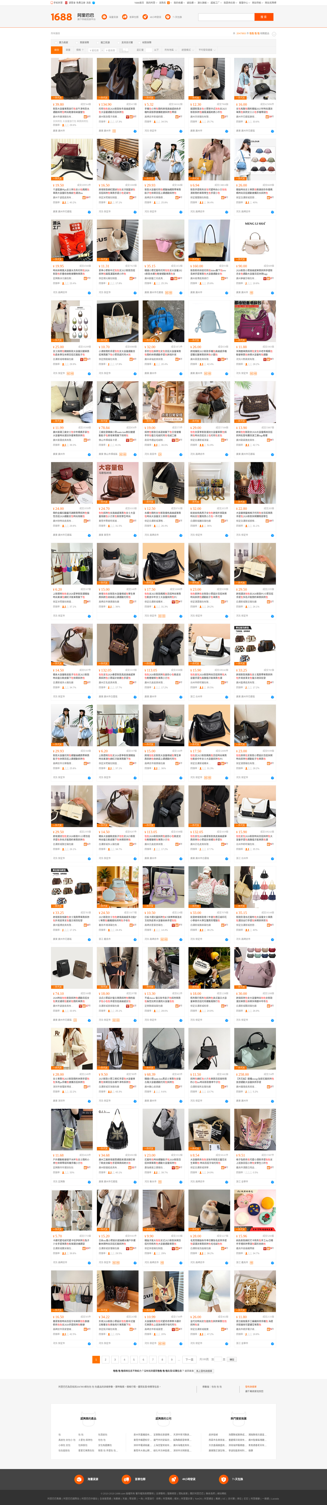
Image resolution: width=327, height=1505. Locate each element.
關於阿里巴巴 (197, 1493)
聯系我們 (210, 1493)
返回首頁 (189, 1371)
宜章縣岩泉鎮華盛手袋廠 (165, 1434)
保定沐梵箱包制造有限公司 (109, 197)
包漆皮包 (102, 1434)
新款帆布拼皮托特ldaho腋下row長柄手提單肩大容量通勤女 (208, 272)
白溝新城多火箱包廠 (63, 682)
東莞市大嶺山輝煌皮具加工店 (148, 1450)
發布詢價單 (251, 1387)
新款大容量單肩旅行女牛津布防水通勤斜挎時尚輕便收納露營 (71, 111)
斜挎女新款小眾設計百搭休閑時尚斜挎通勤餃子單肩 (208, 596)
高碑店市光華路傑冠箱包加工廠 (155, 197)
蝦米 (176, 1498)
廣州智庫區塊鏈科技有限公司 (263, 1440)
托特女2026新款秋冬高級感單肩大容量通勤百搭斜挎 (117, 111)
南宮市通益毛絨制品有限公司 (155, 440)
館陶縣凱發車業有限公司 (185, 1440)
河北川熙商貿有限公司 (246, 359)
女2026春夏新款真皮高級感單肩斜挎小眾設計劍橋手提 (117, 676)
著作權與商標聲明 (144, 1493)
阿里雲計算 (186, 1498)
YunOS (198, 1498)
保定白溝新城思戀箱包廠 (246, 197)
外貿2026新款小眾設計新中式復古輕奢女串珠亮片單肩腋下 (117, 1323)
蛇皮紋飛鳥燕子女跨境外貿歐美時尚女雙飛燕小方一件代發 (208, 515)
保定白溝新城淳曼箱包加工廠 (200, 440)
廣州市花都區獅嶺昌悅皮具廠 (246, 116)
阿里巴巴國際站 (71, 1498)
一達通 (265, 1498)
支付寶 (231, 1498)
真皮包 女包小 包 (67, 1440)
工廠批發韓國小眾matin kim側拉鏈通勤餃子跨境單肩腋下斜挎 (117, 434)
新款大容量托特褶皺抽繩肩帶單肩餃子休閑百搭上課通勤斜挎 (163, 191)
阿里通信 (208, 1498)
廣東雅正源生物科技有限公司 (223, 1450)
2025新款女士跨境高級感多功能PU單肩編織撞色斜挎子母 (117, 919)
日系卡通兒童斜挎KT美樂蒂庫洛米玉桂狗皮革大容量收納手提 (163, 919)
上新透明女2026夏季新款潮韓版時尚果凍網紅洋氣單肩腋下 (71, 596)
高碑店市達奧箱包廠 (109, 601)
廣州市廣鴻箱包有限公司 (63, 116)
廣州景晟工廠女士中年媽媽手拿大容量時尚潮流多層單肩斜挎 (71, 434)
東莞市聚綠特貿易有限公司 (109, 521)
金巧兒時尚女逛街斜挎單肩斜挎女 (208, 1323)
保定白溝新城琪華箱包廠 (200, 1167)
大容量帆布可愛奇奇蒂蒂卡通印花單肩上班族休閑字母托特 (163, 1323)
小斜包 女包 (64, 1445)
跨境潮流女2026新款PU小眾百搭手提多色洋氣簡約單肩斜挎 (254, 596)
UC (224, 1498)
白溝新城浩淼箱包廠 (200, 1248)
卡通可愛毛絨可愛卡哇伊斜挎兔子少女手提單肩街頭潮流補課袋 (71, 1242)
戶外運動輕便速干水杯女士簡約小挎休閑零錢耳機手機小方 (71, 1161)
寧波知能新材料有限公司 (241, 1450)
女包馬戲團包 (105, 1445)
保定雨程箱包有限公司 (109, 359)
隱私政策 (183, 1493)
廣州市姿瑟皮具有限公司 (63, 1006)
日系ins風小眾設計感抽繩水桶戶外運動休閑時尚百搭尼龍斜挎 (117, 1242)
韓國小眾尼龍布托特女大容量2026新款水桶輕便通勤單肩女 (163, 272)
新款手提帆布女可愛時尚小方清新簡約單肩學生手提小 (208, 191)
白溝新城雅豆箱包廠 (246, 601)
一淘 (140, 1498)
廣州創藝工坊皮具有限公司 (155, 278)
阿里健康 (255, 1498)
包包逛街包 (64, 1450)
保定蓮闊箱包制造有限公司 (200, 197)
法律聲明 (160, 1493)
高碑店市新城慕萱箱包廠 (155, 1329)
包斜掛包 (82, 1445)
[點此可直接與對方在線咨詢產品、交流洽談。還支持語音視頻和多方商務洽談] (135, 131)
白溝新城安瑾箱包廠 (109, 1248)
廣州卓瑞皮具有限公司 (155, 359)
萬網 (218, 1498)
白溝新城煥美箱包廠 (200, 925)
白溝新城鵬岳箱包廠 (200, 521)
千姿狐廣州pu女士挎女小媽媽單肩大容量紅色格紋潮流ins (71, 191)
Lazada (275, 1498)
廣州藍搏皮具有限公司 (246, 682)
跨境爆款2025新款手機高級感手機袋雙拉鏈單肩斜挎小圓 (208, 353)
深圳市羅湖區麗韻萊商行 (146, 1445)
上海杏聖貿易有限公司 (164, 1445)
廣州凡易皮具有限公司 (155, 682)
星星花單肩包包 (86, 1450)
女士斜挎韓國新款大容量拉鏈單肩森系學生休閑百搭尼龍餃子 (71, 353)
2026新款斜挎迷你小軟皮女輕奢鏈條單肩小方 (163, 676)
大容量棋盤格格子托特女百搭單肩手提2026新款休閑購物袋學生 (254, 515)
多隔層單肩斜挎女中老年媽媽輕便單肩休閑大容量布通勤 (254, 353)
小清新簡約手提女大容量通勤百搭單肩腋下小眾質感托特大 (117, 353)
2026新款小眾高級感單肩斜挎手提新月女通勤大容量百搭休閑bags (254, 272)
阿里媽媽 (167, 1498)
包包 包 (102, 1440)
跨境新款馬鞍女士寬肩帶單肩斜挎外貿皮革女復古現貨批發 (254, 676)
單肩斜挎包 (82, 121)
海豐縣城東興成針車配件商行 (243, 1434)
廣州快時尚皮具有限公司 (63, 521)
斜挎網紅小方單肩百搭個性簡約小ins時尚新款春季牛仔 (208, 1081)
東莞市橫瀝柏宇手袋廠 (145, 1440)
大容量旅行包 (69, 121)
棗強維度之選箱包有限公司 (155, 1167)
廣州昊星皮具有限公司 (200, 359)
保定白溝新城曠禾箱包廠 (155, 601)
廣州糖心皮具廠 (152, 1086)
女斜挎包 (57, 121)
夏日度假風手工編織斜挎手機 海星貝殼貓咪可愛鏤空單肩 (254, 1323)
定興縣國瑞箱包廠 (154, 1006)
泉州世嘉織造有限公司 (145, 1434)
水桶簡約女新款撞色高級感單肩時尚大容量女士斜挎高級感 (163, 515)
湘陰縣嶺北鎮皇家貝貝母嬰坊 (263, 1434)
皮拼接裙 (213, 1434)
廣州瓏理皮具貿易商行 (246, 1086)
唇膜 (250, 1450)
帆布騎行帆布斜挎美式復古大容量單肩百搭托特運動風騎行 (208, 1000)
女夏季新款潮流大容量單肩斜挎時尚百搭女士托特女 (208, 434)
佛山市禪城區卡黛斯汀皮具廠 (109, 440)
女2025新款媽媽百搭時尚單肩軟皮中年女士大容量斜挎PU (163, 596)
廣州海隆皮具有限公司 (184, 1445)
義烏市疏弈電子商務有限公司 (246, 1329)
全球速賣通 (105, 1498)
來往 (239, 1498)
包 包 (80, 1434)
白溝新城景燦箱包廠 (109, 1006)
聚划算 (132, 1498)
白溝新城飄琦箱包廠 (246, 1006)
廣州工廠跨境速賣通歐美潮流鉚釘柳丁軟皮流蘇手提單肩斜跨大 (117, 1161)
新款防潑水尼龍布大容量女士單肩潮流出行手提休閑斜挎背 (254, 919)
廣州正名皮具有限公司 (109, 682)
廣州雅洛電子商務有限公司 (109, 116)
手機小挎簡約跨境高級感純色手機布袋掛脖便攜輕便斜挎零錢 (163, 111)
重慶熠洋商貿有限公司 (240, 1440)
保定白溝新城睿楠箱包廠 (246, 521)
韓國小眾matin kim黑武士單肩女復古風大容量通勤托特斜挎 (163, 1081)
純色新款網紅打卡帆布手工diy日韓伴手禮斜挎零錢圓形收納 (254, 1242)
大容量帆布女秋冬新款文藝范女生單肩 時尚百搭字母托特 (208, 1161)
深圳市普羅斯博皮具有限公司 (63, 1086)
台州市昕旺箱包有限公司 (200, 682)
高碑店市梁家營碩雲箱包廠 (63, 1329)
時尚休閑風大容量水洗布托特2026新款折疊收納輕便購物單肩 (71, 272)
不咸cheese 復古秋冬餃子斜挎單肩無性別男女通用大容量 (163, 1000)
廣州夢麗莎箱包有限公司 (246, 278)
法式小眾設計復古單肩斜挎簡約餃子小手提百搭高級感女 (117, 1000)
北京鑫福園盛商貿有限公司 (222, 1445)
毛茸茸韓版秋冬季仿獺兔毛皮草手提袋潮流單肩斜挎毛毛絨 (208, 1242)
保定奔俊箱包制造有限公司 (155, 1248)
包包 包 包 (217, 1387)
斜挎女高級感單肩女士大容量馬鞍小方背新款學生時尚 (117, 515)
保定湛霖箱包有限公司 (200, 601)
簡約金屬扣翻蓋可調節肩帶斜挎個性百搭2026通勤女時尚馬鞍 (71, 515)
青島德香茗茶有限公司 (259, 1445)
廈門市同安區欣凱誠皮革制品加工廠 (171, 1440)
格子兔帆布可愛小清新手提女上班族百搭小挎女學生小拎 (254, 1161)
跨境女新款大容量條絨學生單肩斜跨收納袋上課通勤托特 (117, 596)
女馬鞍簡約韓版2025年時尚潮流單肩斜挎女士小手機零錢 (254, 111)
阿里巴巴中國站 (89, 1498)
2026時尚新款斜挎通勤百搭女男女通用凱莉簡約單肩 (71, 1000)
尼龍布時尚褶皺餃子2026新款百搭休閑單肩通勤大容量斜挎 (163, 1161)
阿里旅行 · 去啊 (153, 1498)
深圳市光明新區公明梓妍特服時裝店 (191, 1450)
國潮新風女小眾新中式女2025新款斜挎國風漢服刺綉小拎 (208, 111)
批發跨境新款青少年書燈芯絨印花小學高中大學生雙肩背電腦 (208, 919)
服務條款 (171, 1493)
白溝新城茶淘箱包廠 (109, 1086)
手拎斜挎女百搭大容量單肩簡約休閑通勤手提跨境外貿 (163, 353)
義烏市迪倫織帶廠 (245, 1248)
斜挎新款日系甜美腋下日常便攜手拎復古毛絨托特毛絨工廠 (163, 434)
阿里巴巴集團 (54, 1498)
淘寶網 (116, 1498)
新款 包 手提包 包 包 (108, 1450)
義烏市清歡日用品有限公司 (246, 1167)
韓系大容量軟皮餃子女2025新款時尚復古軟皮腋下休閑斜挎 (71, 676)
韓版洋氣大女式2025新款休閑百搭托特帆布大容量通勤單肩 (163, 1242)
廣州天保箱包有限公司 (200, 116)
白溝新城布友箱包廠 (200, 1086)
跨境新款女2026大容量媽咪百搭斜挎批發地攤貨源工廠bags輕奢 (254, 434)
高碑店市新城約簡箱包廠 (155, 116)
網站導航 (221, 1493)
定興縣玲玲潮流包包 (63, 1167)
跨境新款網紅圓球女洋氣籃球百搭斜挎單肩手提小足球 (117, 191)
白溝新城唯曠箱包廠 (63, 359)
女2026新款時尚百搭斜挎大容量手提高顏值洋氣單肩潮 (208, 676)
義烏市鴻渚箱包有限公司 (109, 925)
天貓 (124, 1498)
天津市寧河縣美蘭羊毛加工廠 (188, 1434)
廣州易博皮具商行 (199, 278)
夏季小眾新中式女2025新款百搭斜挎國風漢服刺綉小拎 (117, 272)
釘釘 (246, 1498)
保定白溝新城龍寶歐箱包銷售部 (200, 1329)
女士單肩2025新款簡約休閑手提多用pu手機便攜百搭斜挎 (71, 1081)
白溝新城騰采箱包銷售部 (63, 1248)
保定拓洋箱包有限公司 (109, 1329)
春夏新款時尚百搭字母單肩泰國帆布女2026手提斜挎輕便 (71, 1323)
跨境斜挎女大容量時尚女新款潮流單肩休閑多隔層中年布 (254, 1000)
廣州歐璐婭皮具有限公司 (109, 1167)
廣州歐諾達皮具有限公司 (246, 440)
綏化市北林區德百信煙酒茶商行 (169, 1450)
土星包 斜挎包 (85, 1440)
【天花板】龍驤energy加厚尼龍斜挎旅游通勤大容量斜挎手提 (255, 1081)
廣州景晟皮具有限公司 (63, 440)
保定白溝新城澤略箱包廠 (155, 521)
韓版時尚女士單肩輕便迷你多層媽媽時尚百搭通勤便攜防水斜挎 (254, 191)
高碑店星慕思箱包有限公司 (155, 925)
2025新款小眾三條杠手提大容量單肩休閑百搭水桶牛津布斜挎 (117, 1081)
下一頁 (189, 1359)
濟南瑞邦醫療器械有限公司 (242, 1445)
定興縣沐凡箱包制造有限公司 (63, 278)
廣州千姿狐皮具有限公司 (63, 197)
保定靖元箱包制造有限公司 (109, 278)
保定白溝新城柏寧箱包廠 (200, 1006)
